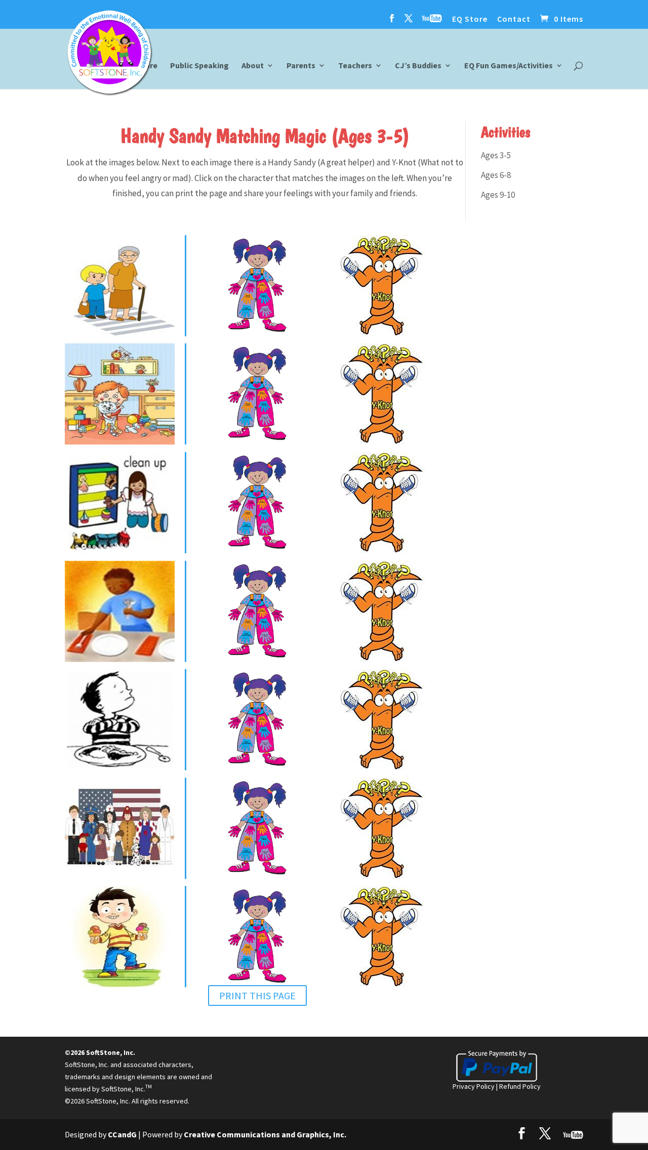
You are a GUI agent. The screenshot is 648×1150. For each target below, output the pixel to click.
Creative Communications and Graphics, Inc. (265, 1134)
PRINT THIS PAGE (257, 995)
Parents (301, 66)
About (252, 66)
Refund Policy (520, 1086)
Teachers (355, 66)
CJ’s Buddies (418, 66)
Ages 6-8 (496, 175)
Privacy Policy (474, 1086)
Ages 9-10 (498, 194)
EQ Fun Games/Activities (508, 66)
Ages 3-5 (496, 155)
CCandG (122, 1134)
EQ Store (470, 19)
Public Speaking (199, 66)
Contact (514, 19)
